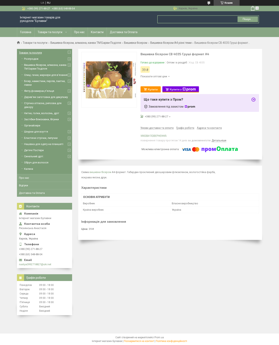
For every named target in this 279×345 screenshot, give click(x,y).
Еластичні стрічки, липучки (41, 137)
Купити (153, 89)
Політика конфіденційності (171, 341)
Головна (25, 32)
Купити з (176, 89)
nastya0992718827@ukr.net (35, 264)
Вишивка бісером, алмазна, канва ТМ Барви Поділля (85, 42)
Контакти (97, 32)
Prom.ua (159, 337)
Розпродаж (31, 58)
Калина (28, 168)
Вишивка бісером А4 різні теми (171, 42)
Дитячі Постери (34, 150)
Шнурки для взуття (36, 131)
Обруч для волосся (36, 162)
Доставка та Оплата (123, 32)
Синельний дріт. (34, 156)
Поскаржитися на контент (139, 341)
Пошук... (248, 19)
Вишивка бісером (135, 42)
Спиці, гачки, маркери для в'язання (45, 74)
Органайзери (32, 125)
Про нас (79, 32)
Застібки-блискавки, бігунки (41, 119)
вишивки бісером (100, 172)
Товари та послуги (50, 32)
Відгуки (23, 185)
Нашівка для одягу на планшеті (43, 144)
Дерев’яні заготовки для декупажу (46, 97)
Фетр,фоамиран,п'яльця (39, 90)
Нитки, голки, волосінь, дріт (41, 113)
